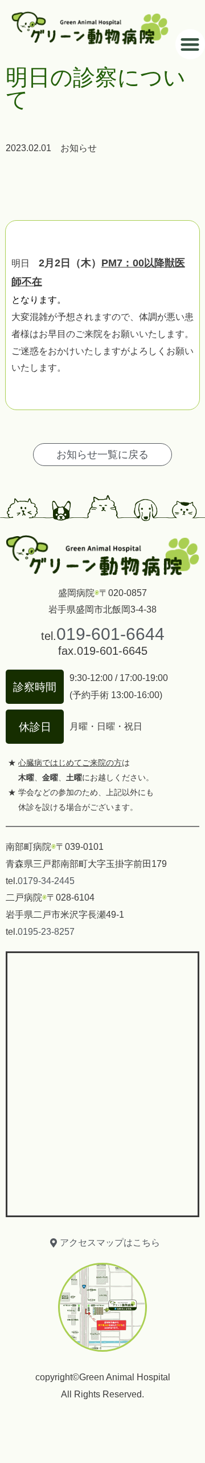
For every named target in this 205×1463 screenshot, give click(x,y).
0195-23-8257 (46, 932)
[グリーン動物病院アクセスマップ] (102, 1081)
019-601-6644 (110, 634)
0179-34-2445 (46, 881)
